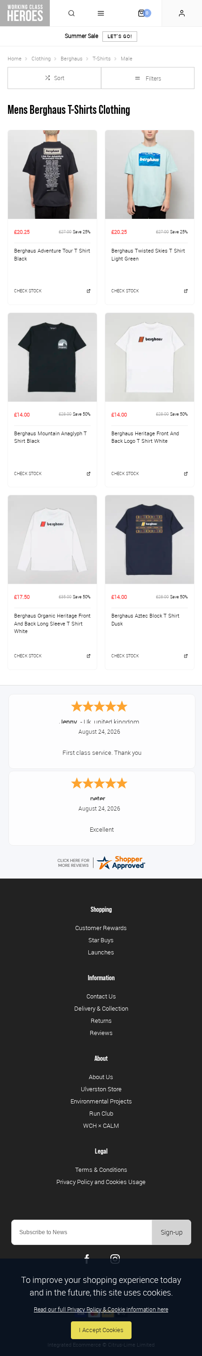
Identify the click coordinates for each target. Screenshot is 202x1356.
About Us (101, 1077)
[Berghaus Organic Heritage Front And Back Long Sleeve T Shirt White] (52, 539)
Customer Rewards (101, 928)
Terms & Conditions (101, 1169)
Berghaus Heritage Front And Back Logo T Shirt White (145, 437)
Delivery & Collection (101, 1008)
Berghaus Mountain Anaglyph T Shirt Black (50, 437)
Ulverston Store (101, 1089)
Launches (101, 952)
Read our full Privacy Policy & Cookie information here (101, 1309)
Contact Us (101, 996)
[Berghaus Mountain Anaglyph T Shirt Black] (52, 357)
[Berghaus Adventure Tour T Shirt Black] (52, 174)
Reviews (101, 1032)
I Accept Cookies (101, 1330)
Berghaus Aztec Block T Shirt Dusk (145, 619)
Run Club (101, 1113)
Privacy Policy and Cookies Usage (101, 1181)
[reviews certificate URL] (101, 862)
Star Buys (101, 940)
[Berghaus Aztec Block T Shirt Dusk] (149, 539)
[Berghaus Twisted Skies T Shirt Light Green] (149, 174)
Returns (101, 1020)
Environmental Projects (101, 1101)
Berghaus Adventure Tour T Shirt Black (52, 254)
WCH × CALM (101, 1125)
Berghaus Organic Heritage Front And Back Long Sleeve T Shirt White (52, 623)
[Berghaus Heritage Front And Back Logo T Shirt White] (149, 357)
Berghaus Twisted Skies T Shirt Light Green (148, 254)
